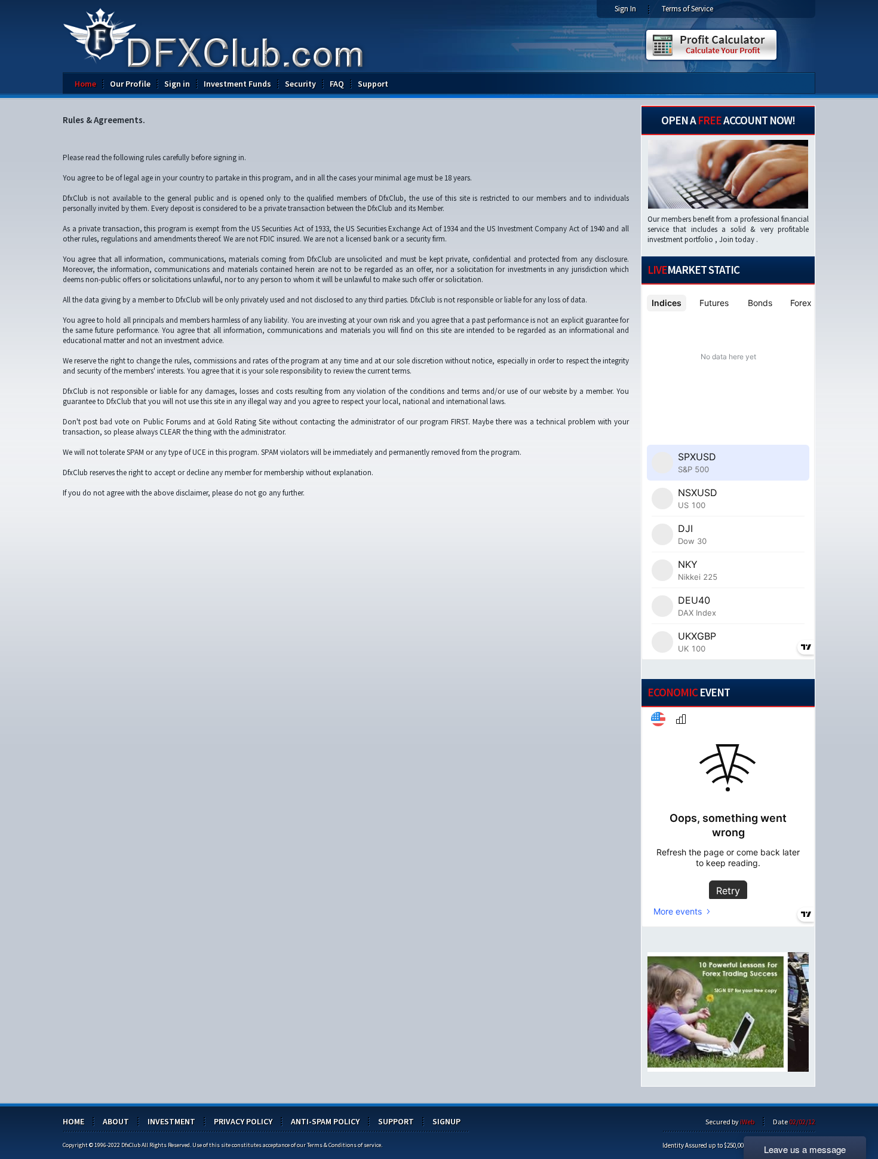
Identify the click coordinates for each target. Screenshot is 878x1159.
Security (300, 83)
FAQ (337, 83)
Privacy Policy (243, 1121)
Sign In (625, 9)
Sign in (177, 83)
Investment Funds (237, 83)
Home (85, 83)
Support (373, 83)
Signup (446, 1121)
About (116, 1121)
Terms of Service (687, 9)
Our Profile (130, 83)
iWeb (747, 1121)
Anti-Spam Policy (325, 1121)
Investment (171, 1121)
